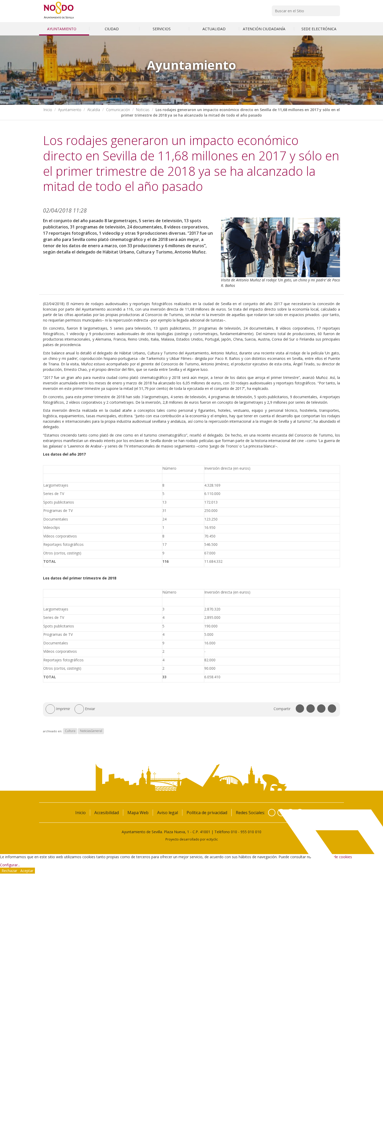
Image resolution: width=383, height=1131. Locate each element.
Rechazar (9, 870)
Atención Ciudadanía (264, 28)
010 (234, 831)
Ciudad (112, 28)
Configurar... (10, 864)
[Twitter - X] (281, 812)
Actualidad (214, 28)
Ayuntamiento (62, 28)
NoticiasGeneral (91, 731)
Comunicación (118, 109)
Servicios (162, 28)
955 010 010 (250, 831)
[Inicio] (59, 18)
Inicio (48, 109)
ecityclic (212, 839)
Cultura (70, 731)
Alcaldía (93, 109)
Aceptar (26, 870)
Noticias (143, 109)
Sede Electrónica (318, 28)
